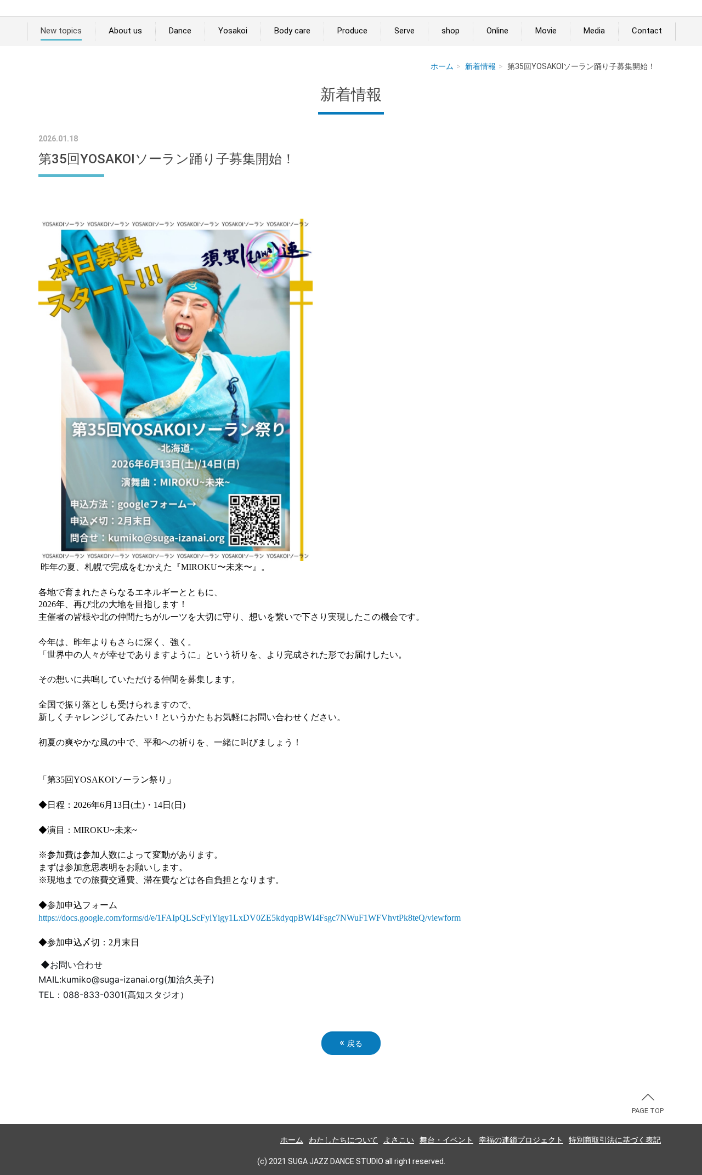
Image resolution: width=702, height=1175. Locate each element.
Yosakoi (232, 31)
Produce (352, 31)
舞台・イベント (446, 1140)
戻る (351, 1042)
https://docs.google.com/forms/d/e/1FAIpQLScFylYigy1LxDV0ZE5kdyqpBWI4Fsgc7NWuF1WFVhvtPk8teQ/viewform (249, 917)
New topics (61, 31)
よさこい (398, 1140)
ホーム (442, 66)
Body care (292, 31)
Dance (180, 31)
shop (450, 31)
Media (594, 31)
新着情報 (480, 66)
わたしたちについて (343, 1140)
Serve (404, 31)
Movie (546, 31)
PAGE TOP (648, 1110)
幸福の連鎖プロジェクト (521, 1140)
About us (125, 31)
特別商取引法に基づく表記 (615, 1140)
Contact (647, 31)
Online (497, 31)
